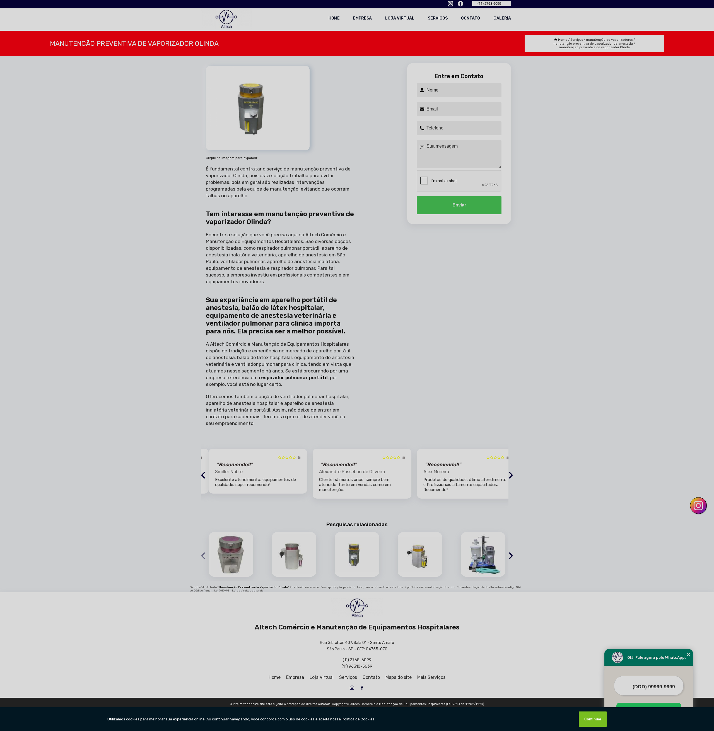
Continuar (592, 719)
